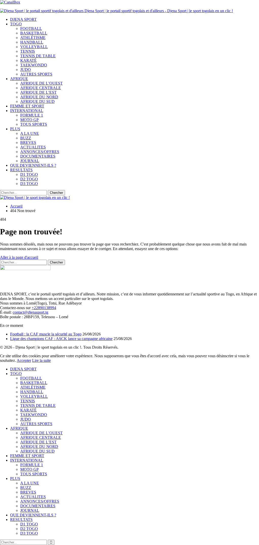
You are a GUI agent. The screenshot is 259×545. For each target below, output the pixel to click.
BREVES (28, 142)
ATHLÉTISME (33, 37)
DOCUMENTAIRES (37, 156)
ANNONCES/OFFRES (39, 151)
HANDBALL (31, 42)
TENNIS (27, 51)
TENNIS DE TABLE (38, 56)
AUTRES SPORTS (36, 74)
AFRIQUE (19, 79)
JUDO (25, 69)
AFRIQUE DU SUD (37, 101)
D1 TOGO (29, 174)
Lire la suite (41, 360)
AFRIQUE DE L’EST (38, 92)
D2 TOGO (29, 179)
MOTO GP (29, 120)
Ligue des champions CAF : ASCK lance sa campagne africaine (61, 338)
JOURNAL (29, 161)
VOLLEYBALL (34, 47)
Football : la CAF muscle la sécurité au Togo (45, 334)
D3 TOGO (29, 183)
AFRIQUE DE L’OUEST (41, 83)
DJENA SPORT (23, 19)
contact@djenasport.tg (30, 312)
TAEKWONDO (33, 65)
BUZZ (25, 138)
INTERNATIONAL (26, 110)
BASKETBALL (33, 33)
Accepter (24, 360)
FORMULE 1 (31, 115)
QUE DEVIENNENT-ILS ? (33, 165)
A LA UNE (29, 133)
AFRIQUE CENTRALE (40, 88)
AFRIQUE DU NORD (39, 97)
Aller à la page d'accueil (19, 257)
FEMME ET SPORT (27, 106)
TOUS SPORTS (33, 124)
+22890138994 (44, 308)
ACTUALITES (33, 147)
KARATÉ (28, 60)
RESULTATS (21, 170)
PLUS (15, 129)
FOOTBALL (31, 28)
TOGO (16, 24)
